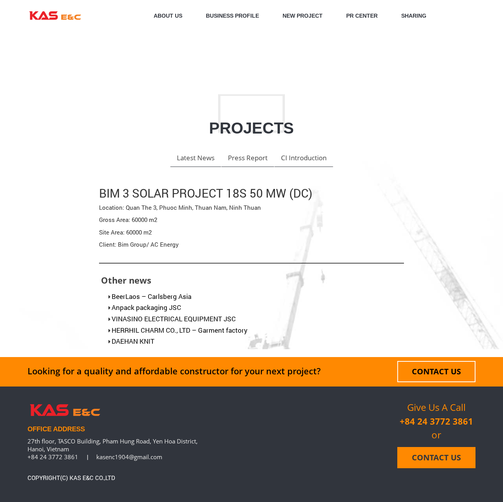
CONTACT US (436, 371)
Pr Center (362, 16)
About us (168, 16)
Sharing (413, 16)
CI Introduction (304, 157)
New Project (303, 16)
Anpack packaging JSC (146, 307)
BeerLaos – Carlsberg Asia (151, 296)
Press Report (248, 157)
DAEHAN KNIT (133, 341)
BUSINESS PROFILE (232, 16)
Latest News (196, 157)
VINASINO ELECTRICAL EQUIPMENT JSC (174, 318)
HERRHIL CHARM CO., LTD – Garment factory (180, 330)
